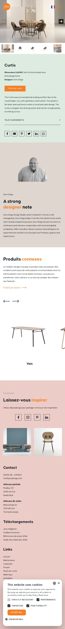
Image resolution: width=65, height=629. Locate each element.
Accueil (6, 557)
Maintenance (9, 560)
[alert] (32, 603)
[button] (15, 619)
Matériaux (7, 575)
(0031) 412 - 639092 (12, 475)
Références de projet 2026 (15, 536)
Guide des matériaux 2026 (15, 540)
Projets (6, 567)
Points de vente (15, 88)
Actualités (7, 578)
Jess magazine (10, 529)
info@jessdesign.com (12, 478)
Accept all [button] (16, 612)
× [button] (58, 583)
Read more (43, 595)
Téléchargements (14, 120)
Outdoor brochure (11, 533)
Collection (8, 564)
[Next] (61, 21)
